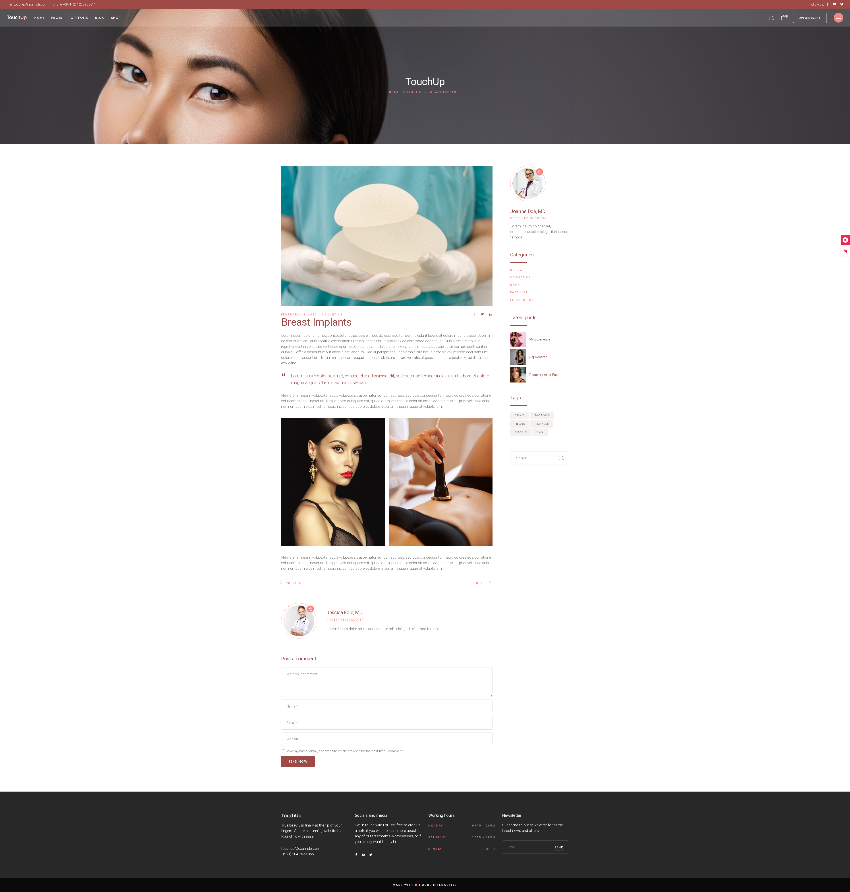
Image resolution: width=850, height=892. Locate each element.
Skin (540, 432)
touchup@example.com (31, 4)
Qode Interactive (439, 884)
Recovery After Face (544, 375)
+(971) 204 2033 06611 (79, 4)
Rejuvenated (538, 357)
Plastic (521, 432)
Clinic (520, 415)
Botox (516, 269)
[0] (783, 18)
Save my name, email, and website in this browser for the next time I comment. (345, 751)
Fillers (520, 424)
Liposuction (522, 300)
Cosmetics (413, 92)
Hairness (542, 424)
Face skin (542, 415)
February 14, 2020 (299, 314)
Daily (515, 284)
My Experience (539, 339)
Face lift (519, 292)
